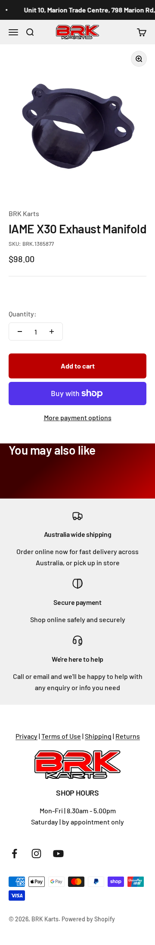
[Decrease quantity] (20, 331)
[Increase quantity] (51, 331)
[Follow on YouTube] (58, 853)
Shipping (98, 736)
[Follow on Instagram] (36, 853)
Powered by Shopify (88, 919)
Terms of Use (61, 736)
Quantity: (23, 314)
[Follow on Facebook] (14, 853)
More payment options (78, 417)
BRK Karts (24, 213)
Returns (127, 736)
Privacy (26, 736)
